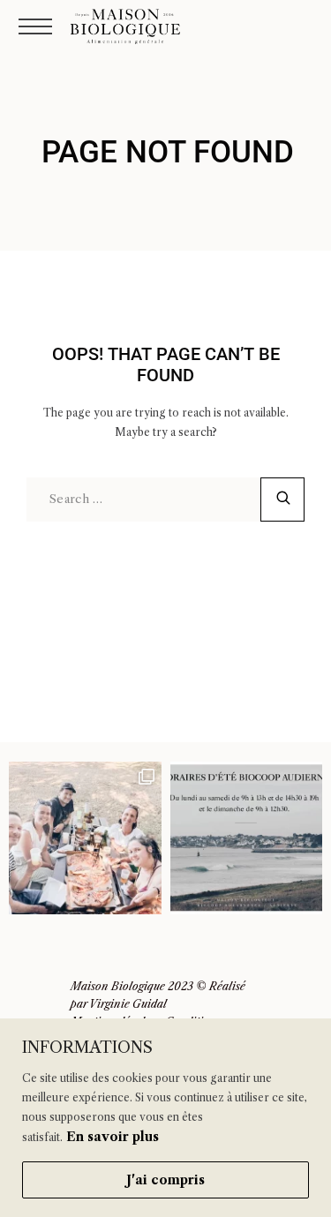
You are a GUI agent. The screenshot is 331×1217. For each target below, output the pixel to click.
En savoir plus (112, 1137)
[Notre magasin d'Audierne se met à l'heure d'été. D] (246, 838)
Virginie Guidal (128, 1003)
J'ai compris (165, 1180)
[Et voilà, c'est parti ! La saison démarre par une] (85, 838)
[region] (165, 1117)
